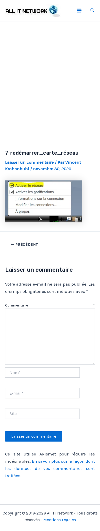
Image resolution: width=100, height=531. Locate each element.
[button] (92, 10)
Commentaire (50, 305)
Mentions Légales (59, 519)
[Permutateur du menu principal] (79, 10)
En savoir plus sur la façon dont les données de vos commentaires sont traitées (50, 468)
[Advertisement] (50, 79)
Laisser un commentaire (29, 162)
